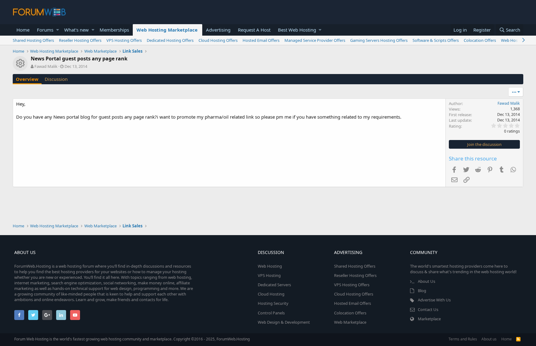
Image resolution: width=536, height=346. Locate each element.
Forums (45, 30)
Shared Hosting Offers (33, 40)
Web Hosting (270, 266)
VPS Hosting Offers (124, 40)
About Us (426, 281)
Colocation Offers (480, 40)
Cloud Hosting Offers (218, 40)
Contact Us (428, 309)
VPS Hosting (269, 275)
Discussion (56, 79)
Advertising (218, 30)
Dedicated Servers (274, 284)
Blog (422, 290)
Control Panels (271, 313)
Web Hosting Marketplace (167, 30)
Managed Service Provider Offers (314, 40)
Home (22, 30)
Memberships (114, 30)
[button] (57, 30)
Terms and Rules (463, 339)
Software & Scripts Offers (436, 40)
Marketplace (429, 319)
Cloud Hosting (271, 294)
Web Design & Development (284, 322)
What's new (76, 30)
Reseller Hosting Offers (80, 40)
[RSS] (518, 339)
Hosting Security (273, 303)
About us (489, 339)
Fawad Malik (45, 66)
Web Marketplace (350, 322)
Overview (27, 79)
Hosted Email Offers (261, 40)
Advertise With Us (434, 300)
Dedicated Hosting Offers (170, 40)
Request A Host (254, 30)
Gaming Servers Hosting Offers (379, 40)
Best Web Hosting (297, 30)
